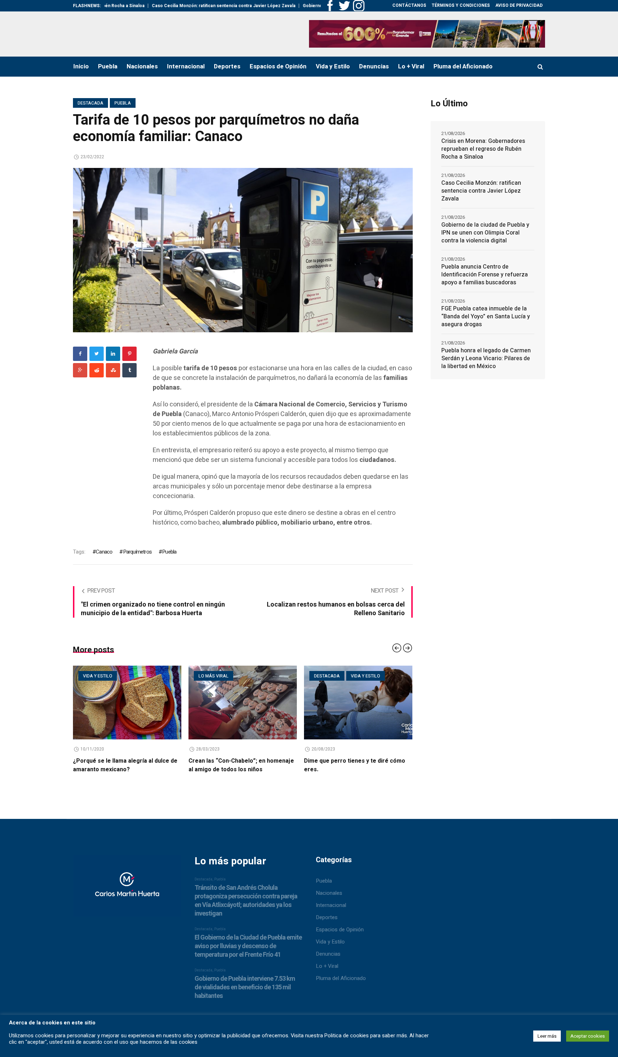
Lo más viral (156, 676)
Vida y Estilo (330, 945)
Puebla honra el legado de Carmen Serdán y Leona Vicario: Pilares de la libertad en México (486, 358)
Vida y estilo (308, 676)
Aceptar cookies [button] (587, 1036)
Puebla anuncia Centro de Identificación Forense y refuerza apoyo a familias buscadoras (484, 274)
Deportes (327, 921)
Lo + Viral (327, 970)
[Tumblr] (129, 370)
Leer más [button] (547, 1036)
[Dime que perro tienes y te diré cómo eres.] (301, 702)
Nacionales (329, 897)
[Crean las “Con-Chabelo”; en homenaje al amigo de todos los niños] (185, 702)
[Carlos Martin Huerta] (127, 893)
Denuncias (328, 957)
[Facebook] (80, 354)
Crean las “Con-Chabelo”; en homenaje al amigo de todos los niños (184, 765)
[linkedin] (113, 354)
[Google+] (80, 370)
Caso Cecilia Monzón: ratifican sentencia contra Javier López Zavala (184, 6)
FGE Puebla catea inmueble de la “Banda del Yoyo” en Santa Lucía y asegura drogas (485, 316)
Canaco (104, 552)
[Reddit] (96, 370)
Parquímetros (137, 552)
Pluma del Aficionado (341, 982)
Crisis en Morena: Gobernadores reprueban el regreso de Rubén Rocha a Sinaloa (483, 149)
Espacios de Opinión (340, 933)
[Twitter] (96, 354)
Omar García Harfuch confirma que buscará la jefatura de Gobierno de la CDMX (412, 769)
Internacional (331, 909)
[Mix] (113, 370)
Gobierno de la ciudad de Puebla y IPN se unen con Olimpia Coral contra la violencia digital (485, 233)
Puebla (122, 103)
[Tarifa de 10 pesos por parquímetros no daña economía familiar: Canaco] (243, 250)
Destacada (90, 103)
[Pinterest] (129, 354)
